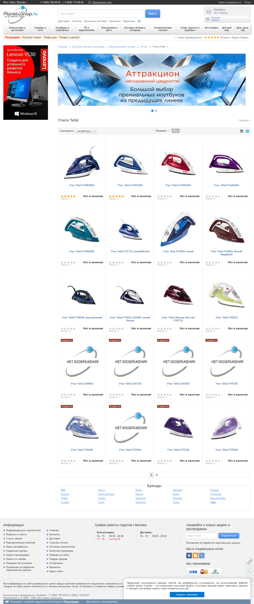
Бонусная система (95, 21)
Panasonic (216, 494)
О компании (56, 563)
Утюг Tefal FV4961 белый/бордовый (226, 253)
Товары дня (50, 37)
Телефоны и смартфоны (62, 28)
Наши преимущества (190, 37)
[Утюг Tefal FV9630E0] (82, 161)
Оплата (76, 21)
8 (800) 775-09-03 (74, 2)
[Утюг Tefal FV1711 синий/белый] (130, 227)
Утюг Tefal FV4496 (82, 449)
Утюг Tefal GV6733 (130, 383)
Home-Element (106, 494)
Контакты (114, 21)
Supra (176, 502)
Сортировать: (67, 130)
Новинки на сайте (59, 555)
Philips (64, 498)
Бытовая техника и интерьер (135, 28)
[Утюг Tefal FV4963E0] (82, 227)
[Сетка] (247, 131)
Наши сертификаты (17, 546)
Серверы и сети (40, 28)
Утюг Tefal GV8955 (82, 383)
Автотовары (211, 27)
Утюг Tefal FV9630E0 (81, 185)
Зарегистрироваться (229, 2)
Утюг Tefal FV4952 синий (178, 251)
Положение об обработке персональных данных (20, 568)
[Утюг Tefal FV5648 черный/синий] (82, 293)
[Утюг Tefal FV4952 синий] (178, 227)
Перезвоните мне (102, 2)
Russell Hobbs (218, 498)
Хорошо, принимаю (187, 594)
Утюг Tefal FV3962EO (178, 185)
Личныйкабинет (215, 18)
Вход (248, 2)
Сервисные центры (16, 550)
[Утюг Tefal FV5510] (226, 293)
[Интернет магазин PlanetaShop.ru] (22, 14)
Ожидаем (162, 130)
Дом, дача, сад (243, 28)
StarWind (140, 502)
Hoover (139, 494)
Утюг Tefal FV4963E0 (81, 251)
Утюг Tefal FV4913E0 (130, 185)
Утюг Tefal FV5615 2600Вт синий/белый (130, 319)
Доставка (63, 21)
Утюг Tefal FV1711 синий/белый (130, 251)
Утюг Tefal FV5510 (227, 317)
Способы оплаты (58, 542)
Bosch (101, 490)
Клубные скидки (31, 37)
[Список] (241, 131)
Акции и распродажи (17, 555)
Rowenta (177, 498)
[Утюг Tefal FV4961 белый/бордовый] (226, 227)
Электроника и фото (109, 28)
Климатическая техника (163, 28)
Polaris (102, 498)
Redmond (141, 498)
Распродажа (12, 37)
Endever (214, 490)
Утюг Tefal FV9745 (227, 383)
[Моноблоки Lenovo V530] (25, 119)
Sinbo (101, 502)
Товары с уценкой (69, 37)
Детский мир (226, 28)
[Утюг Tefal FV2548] (226, 425)
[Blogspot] (195, 555)
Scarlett (65, 502)
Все (175, 130)
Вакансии (129, 21)
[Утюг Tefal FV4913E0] (130, 161)
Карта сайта (56, 571)
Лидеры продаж (58, 559)
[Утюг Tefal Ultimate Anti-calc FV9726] (178, 293)
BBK (63, 490)
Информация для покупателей (23, 530)
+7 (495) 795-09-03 (50, 2)
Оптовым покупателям (62, 546)
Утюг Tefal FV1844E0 (226, 185)
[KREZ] (152, 80)
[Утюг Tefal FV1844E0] (226, 161)
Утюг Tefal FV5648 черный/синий (82, 317)
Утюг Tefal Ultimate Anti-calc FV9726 (178, 319)
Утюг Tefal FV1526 (178, 449)
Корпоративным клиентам (20, 542)
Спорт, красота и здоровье (190, 28)
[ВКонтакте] (189, 555)
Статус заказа (14, 538)
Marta (176, 494)
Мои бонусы (93, 601)
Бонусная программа (61, 550)
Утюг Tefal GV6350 (178, 383)
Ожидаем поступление (19, 563)
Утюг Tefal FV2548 (227, 449)
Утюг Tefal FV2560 (130, 449)
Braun (139, 490)
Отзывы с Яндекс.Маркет (234, 37)
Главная (62, 46)
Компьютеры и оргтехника (17, 28)
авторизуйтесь (109, 601)
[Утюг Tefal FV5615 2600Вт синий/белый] (130, 293)
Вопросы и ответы (16, 534)
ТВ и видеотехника (86, 28)
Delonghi (177, 490)
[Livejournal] (202, 555)
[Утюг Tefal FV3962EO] (178, 161)
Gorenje (65, 494)
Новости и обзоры (16, 559)
